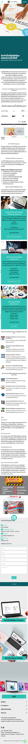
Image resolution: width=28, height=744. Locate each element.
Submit (14, 577)
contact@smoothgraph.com (7, 535)
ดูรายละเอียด (14, 326)
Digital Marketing (12, 281)
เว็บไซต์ (8, 236)
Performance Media (14, 658)
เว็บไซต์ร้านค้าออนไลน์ (16, 236)
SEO (19, 281)
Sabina (3, 139)
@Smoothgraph (4, 527)
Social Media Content (14, 620)
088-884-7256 (4, 540)
